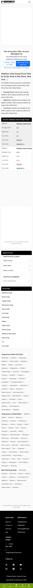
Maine (20, 431)
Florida (12, 424)
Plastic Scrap (6, 329)
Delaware (5, 424)
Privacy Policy (11, 576)
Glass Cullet (6, 309)
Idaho (26, 424)
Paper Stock (6, 325)
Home (4, 586)
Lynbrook (4, 389)
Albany (4, 365)
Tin (3, 342)
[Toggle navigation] (29, 2)
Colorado (13, 421)
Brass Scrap (6, 297)
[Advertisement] (16, 26)
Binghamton (14, 368)
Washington (12, 462)
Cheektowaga (6, 372)
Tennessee (5, 459)
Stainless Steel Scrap (23, 124)
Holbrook (22, 378)
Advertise (8, 529)
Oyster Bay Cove (7, 484)
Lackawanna (13, 385)
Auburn (10, 365)
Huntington (5, 382)
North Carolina (24, 445)
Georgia (19, 424)
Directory (22, 586)
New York (15, 445)
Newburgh (5, 358)
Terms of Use (21, 576)
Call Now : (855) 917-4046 (9, 64)
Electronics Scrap (7, 305)
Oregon (4, 452)
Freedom (12, 375)
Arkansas (19, 417)
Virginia (4, 462)
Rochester (18, 484)
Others (4, 321)
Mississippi (15, 438)
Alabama (26, 414)
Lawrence (12, 477)
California (5, 421)
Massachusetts (15, 435)
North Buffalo (16, 396)
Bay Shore (18, 365)
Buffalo (22, 368)
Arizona (10, 417)
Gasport (4, 378)
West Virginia (23, 462)
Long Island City (23, 477)
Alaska (4, 417)
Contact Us (9, 525)
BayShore (5, 368)
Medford (4, 361)
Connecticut (22, 421)
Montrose (19, 389)
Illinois (4, 428)
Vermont (25, 459)
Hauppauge (22, 358)
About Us (8, 522)
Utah (19, 459)
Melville (12, 480)
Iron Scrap (5, 313)
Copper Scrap (6, 301)
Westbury (15, 487)
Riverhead (12, 399)
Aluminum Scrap (7, 293)
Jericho (4, 477)
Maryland (4, 435)
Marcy (12, 389)
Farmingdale (25, 372)
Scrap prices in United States (12, 414)
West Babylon (14, 406)
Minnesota (5, 438)
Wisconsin (5, 466)
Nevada (12, 441)
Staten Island (14, 361)
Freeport (20, 375)
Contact (29, 586)
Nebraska (5, 441)
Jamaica (4, 385)
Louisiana (13, 431)
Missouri (24, 438)
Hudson (27, 473)
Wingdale (23, 361)
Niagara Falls (6, 396)
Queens (4, 399)
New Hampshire (23, 441)
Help (7, 532)
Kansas (23, 428)
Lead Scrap (5, 317)
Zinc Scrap (5, 346)
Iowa (17, 428)
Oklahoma (21, 448)
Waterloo (4, 406)
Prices (10, 586)
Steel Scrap (5, 338)
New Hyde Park (18, 392)
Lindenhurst (23, 385)
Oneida (25, 396)
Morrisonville (21, 480)
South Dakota (17, 455)
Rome (20, 399)
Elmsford (16, 372)
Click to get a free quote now (23, 64)
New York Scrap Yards (9, 470)
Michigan (25, 435)
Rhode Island (24, 452)
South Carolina (6, 455)
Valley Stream (22, 403)
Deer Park (13, 473)
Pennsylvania (13, 452)
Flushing (4, 375)
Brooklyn (13, 358)
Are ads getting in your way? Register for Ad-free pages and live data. (16, 242)
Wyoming (14, 466)
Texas (13, 459)
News (16, 586)
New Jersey (5, 445)
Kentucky (4, 431)
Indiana (10, 428)
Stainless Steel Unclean (23, 148)
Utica (14, 403)
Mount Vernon (6, 392)
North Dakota (6, 448)
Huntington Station (17, 382)
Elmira (20, 473)
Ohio (13, 448)
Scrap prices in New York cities (12, 354)
